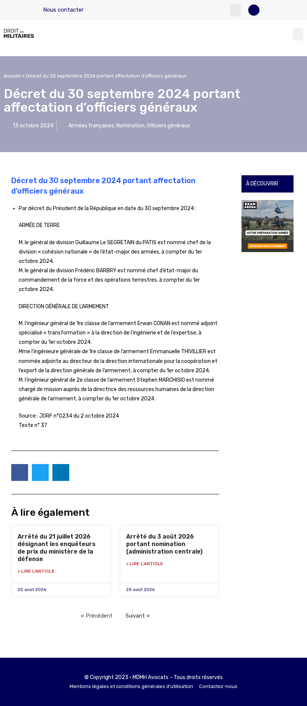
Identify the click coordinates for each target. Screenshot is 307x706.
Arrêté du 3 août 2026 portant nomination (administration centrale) (164, 544)
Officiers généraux (168, 125)
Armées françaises (91, 125)
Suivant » (137, 615)
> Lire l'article (36, 571)
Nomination (130, 125)
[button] (235, 10)
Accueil (12, 76)
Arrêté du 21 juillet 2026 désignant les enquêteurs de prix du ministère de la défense (56, 548)
